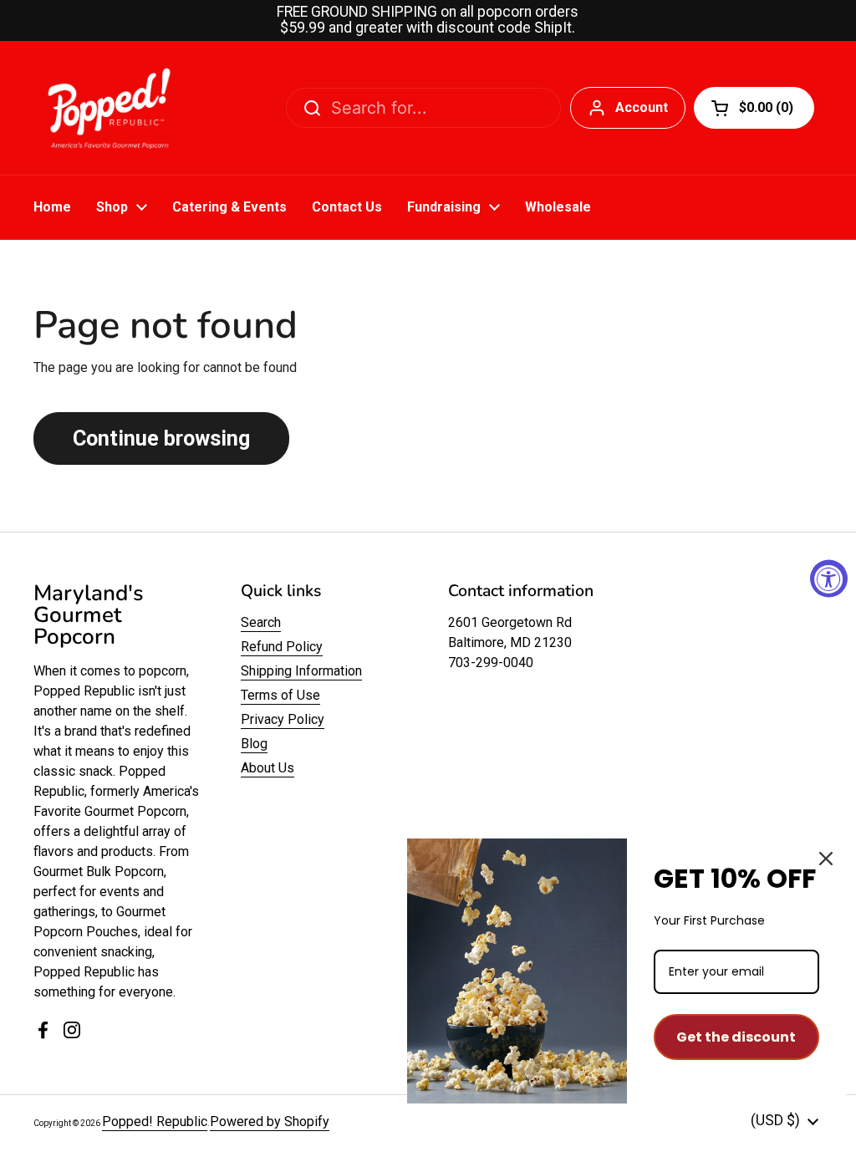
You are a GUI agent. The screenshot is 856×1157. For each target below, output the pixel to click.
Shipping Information (301, 671)
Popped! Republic (154, 1121)
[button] (754, 108)
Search (261, 622)
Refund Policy (282, 647)
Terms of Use (280, 695)
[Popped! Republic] (109, 108)
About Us (267, 768)
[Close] (826, 858)
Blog (254, 744)
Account (641, 107)
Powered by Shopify (269, 1121)
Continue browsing (161, 438)
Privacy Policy (282, 719)
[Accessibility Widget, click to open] (829, 579)
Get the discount (736, 1037)
